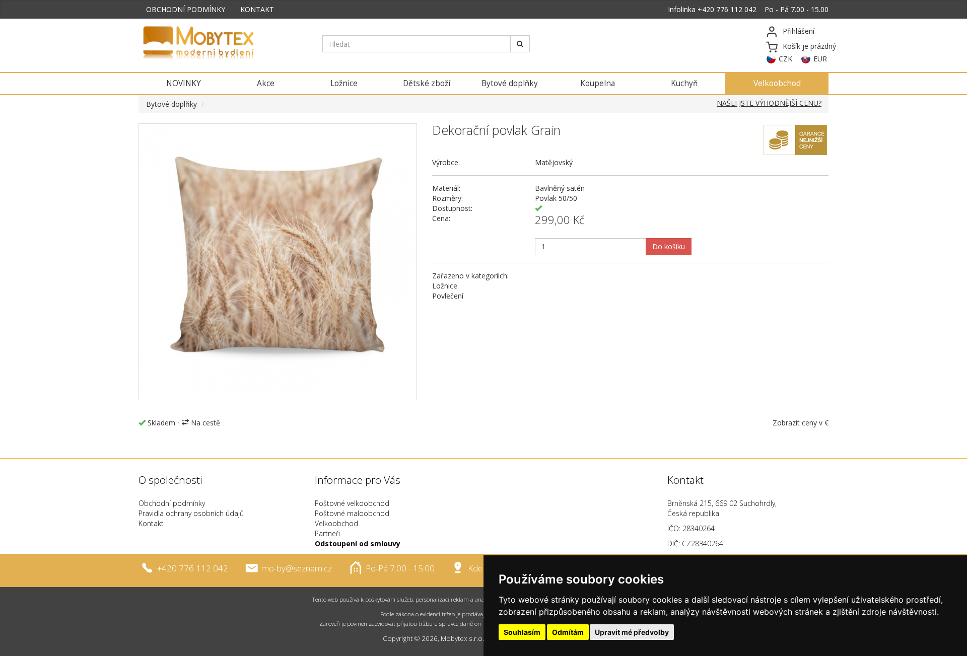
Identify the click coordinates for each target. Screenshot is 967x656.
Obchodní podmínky (172, 503)
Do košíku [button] (668, 246)
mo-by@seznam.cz (296, 568)
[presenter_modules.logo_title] (223, 44)
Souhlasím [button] (522, 632)
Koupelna (597, 83)
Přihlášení (798, 31)
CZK (785, 58)
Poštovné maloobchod (352, 513)
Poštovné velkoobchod (352, 503)
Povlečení (447, 296)
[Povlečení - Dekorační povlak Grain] (278, 261)
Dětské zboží (426, 83)
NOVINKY (183, 83)
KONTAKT (257, 9)
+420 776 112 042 (727, 9)
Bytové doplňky (509, 83)
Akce (265, 83)
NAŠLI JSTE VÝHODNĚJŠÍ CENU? (769, 103)
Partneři (327, 533)
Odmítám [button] (568, 632)
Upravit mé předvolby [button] (632, 632)
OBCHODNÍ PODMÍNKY (185, 9)
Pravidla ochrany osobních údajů (191, 513)
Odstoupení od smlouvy (357, 543)
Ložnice (344, 83)
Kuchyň (684, 83)
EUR (820, 58)
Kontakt (151, 523)
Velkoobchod (777, 83)
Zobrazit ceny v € (800, 422)
